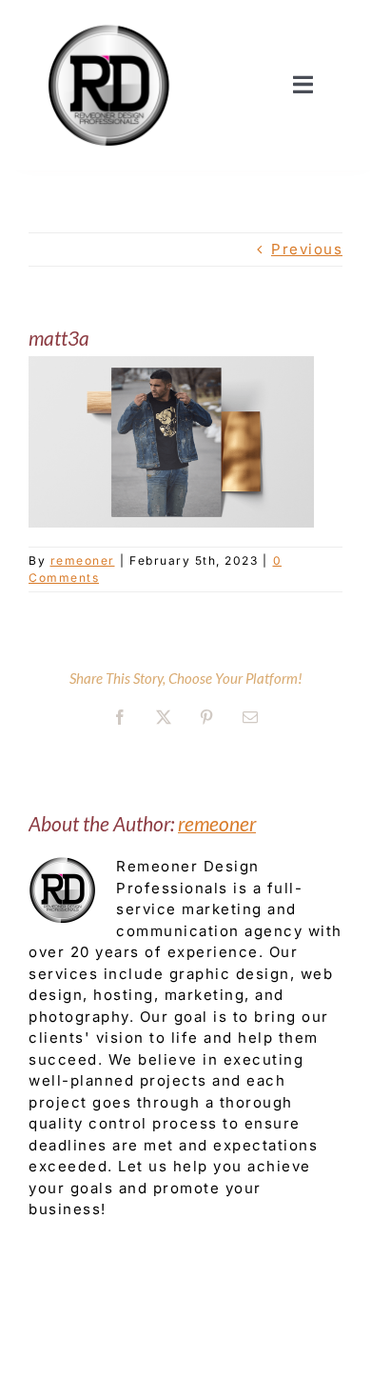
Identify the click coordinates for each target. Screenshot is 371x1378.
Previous (306, 249)
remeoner (82, 560)
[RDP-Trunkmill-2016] (109, 21)
